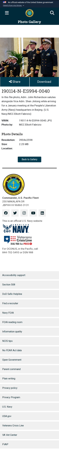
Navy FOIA (8, 312)
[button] (14, 5)
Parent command (11, 369)
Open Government (11, 359)
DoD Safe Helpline (12, 294)
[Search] (52, 13)
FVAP (5, 444)
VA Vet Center (9, 435)
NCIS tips (7, 341)
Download (44, 82)
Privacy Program (11, 397)
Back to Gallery (29, 159)
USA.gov (6, 416)
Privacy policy (9, 388)
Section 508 (8, 284)
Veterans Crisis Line (13, 425)
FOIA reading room (12, 322)
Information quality (12, 331)
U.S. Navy (7, 406)
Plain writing (8, 378)
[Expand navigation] (7, 13)
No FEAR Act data (12, 350)
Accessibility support (13, 275)
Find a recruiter (10, 303)
